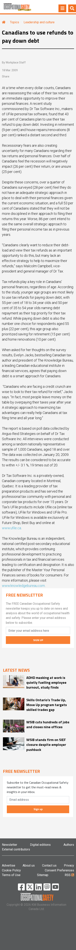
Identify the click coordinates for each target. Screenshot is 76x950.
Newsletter (9, 845)
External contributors (16, 849)
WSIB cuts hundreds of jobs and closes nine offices (47, 724)
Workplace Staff (16, 62)
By (14, 62)
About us (29, 865)
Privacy (69, 865)
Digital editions (40, 845)
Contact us (49, 865)
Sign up (38, 809)
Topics (14, 22)
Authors (69, 845)
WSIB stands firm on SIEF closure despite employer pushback (46, 744)
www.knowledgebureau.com (23, 586)
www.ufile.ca (11, 528)
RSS (68, 875)
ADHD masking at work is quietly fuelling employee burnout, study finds (46, 682)
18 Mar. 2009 (10, 70)
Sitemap (42, 875)
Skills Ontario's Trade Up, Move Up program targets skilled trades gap (46, 705)
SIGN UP (38, 640)
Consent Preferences (59, 870)
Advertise (8, 865)
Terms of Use (11, 875)
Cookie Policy (11, 870)
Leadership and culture (39, 22)
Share (5, 76)
